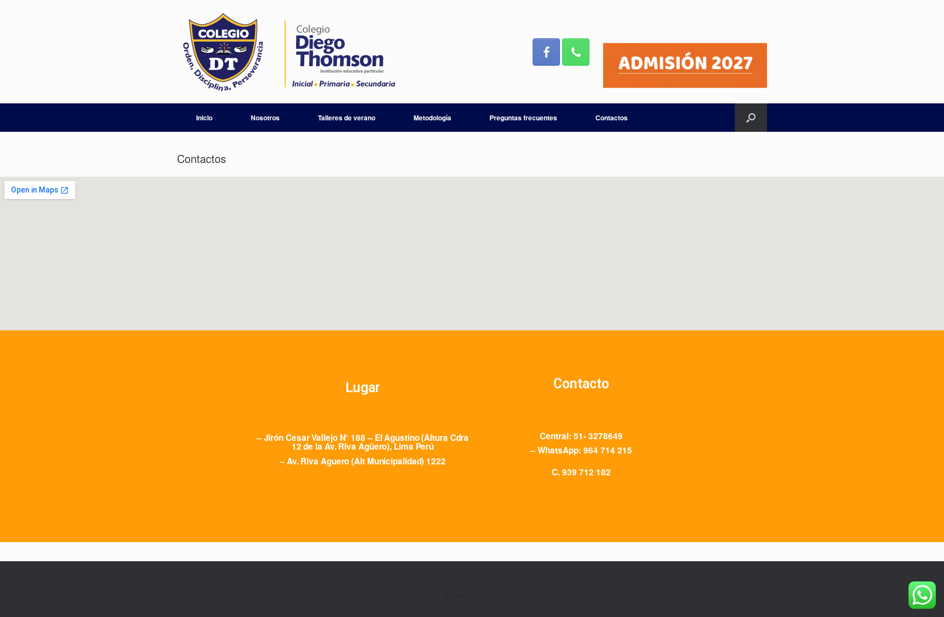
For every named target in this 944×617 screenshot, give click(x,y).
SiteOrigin (465, 595)
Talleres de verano (346, 118)
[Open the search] (751, 117)
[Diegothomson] (289, 51)
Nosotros (265, 118)
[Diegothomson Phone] (575, 52)
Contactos (611, 118)
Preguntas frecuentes (523, 118)
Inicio (204, 118)
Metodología (432, 118)
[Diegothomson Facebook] (546, 52)
